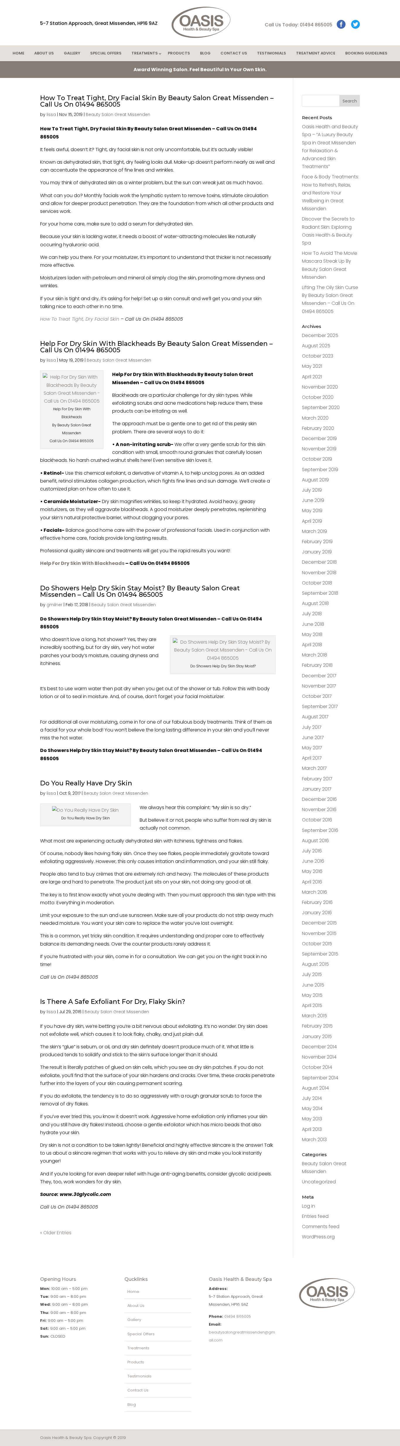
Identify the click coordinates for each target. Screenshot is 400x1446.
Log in (308, 1206)
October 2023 (317, 356)
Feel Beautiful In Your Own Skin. (200, 69)
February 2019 (317, 541)
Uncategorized (319, 1181)
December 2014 (319, 1046)
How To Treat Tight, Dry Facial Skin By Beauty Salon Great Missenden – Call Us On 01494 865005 (156, 101)
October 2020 (318, 397)
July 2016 (312, 850)
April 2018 (312, 644)
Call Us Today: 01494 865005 (298, 24)
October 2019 (317, 459)
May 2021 (312, 366)
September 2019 (320, 469)
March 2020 (315, 418)
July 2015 (312, 974)
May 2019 (312, 510)
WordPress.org (318, 1236)
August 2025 (316, 345)
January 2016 (317, 912)
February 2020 (318, 428)
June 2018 (313, 624)
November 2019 (319, 448)
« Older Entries (55, 1232)
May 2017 (312, 747)
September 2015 (320, 954)
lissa (51, 114)
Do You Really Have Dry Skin (86, 783)
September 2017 (320, 706)
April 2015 (312, 1005)
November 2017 (319, 686)
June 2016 (313, 861)
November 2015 (319, 933)
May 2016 (312, 871)
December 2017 (319, 675)
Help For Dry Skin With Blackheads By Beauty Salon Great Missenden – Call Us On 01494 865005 (156, 347)
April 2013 (312, 1129)
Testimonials (271, 53)
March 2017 (314, 768)
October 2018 (317, 583)
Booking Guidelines (366, 53)
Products (179, 53)
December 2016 (319, 799)
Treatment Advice (315, 53)
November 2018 (319, 572)
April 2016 (312, 881)
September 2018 (320, 593)
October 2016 (317, 819)
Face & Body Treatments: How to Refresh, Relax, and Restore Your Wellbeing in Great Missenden (330, 192)
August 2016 (315, 840)
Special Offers (106, 53)
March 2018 (314, 655)
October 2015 (317, 943)
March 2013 (314, 1139)
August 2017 (315, 716)
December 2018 (319, 562)
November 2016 (319, 809)
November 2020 (320, 387)
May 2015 (312, 995)
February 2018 (317, 665)
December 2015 (319, 922)
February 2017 (317, 778)
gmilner (54, 605)
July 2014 (312, 1098)
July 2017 (312, 727)
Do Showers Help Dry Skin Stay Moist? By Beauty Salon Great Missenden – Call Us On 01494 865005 (140, 591)
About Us (44, 53)
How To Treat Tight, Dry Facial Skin (79, 319)
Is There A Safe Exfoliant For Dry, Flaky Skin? (112, 1002)
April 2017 (312, 758)
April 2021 (312, 376)
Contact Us (233, 53)
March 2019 (314, 531)
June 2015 (313, 985)
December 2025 (320, 335)
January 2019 (317, 551)
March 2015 (314, 1015)
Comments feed (320, 1226)
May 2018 (312, 634)
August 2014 (315, 1088)
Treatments (144, 53)
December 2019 (319, 438)
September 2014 (320, 1077)
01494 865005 (237, 1316)
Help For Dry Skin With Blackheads (82, 563)
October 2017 (317, 696)
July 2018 (312, 613)
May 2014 (312, 1108)
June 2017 (313, 737)
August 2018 (315, 603)
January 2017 (316, 789)
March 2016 (314, 892)
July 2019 (312, 490)
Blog (205, 53)
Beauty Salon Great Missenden (118, 114)
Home (18, 53)
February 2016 (317, 902)
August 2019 (315, 479)
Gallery (72, 53)
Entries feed (315, 1216)
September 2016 (320, 830)
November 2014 (319, 1057)
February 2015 (317, 1026)
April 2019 (312, 521)
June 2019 (313, 500)
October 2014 (317, 1067)
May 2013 (312, 1118)
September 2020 (321, 407)
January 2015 (317, 1036)
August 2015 (315, 964)
